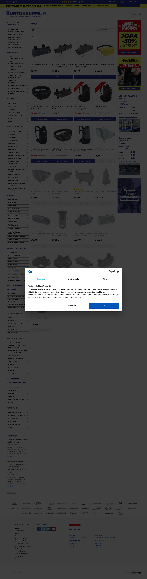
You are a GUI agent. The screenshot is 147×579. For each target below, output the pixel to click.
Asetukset (72, 306)
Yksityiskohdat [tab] (73, 279)
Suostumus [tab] (41, 279)
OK (104, 306)
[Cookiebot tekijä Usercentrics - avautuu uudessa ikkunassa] (110, 271)
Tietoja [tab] (105, 279)
